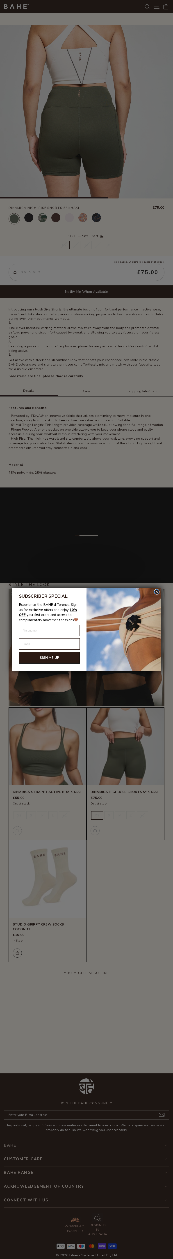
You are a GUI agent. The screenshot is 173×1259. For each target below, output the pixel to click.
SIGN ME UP (49, 657)
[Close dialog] (157, 592)
